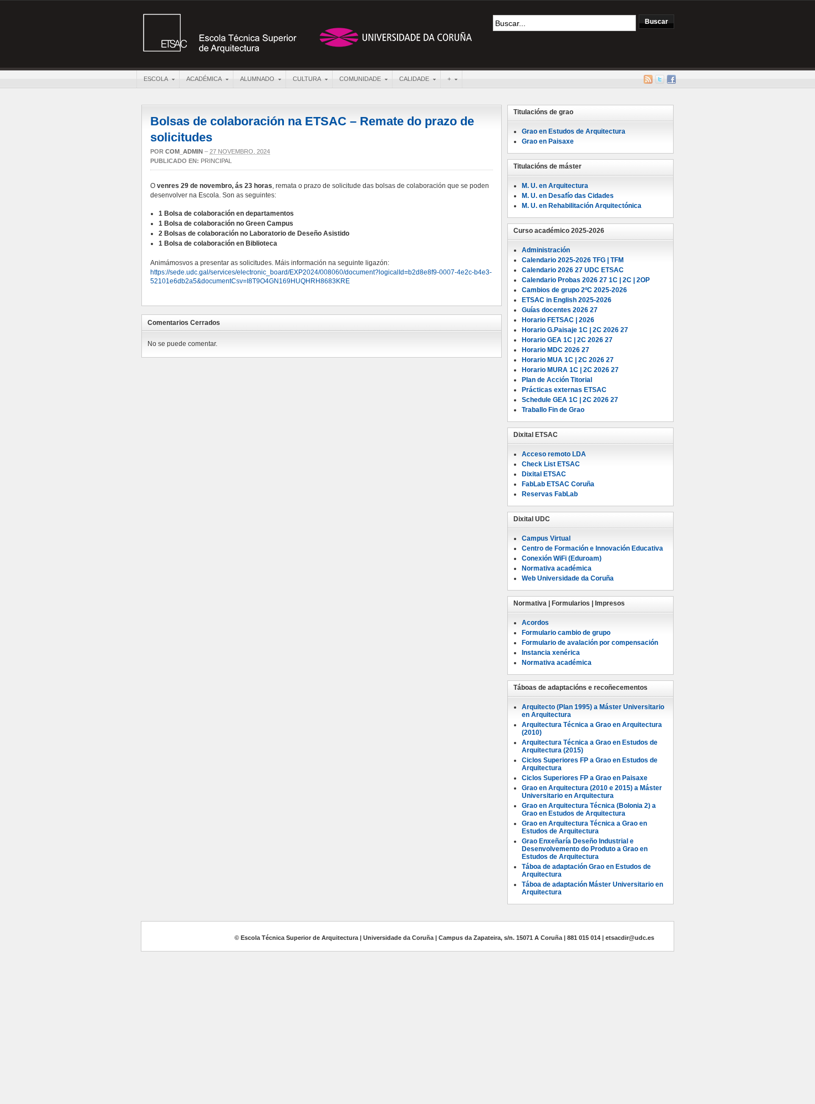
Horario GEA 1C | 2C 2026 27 (567, 340)
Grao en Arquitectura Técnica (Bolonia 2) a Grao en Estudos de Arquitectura (589, 809)
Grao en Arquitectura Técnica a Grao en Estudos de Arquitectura (584, 827)
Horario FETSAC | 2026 (558, 320)
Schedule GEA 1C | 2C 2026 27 (570, 400)
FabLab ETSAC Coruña (558, 484)
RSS (648, 79)
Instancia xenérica (551, 653)
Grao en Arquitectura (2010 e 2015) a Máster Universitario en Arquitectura (592, 792)
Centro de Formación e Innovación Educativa (592, 548)
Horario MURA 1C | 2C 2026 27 (570, 370)
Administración (546, 250)
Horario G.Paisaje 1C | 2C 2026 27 (575, 330)
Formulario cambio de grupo (566, 633)
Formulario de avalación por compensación (590, 643)
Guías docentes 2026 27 (560, 310)
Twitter (659, 79)
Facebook (671, 79)
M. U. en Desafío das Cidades (568, 196)
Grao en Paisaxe (548, 141)
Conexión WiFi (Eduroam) (562, 558)
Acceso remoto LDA (554, 454)
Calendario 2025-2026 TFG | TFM (573, 260)
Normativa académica (557, 568)
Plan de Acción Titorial (557, 380)
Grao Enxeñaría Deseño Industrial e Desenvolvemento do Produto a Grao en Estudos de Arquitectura (585, 849)
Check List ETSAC (551, 464)
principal (216, 160)
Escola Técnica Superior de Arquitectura (307, 32)
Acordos (535, 623)
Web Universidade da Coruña (568, 578)
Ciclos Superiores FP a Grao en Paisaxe (585, 778)
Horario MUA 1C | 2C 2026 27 (568, 360)
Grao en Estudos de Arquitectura (573, 131)
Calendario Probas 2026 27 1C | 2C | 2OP (586, 280)
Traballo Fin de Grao (553, 410)
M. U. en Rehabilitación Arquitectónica (581, 206)
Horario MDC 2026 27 (555, 350)
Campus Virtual (546, 538)
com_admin (184, 151)
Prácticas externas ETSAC (564, 390)
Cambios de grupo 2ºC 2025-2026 (574, 290)
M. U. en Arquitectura (555, 186)
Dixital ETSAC (544, 474)
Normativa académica (557, 663)
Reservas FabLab (550, 494)
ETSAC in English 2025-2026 (567, 300)
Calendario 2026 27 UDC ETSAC (573, 270)
